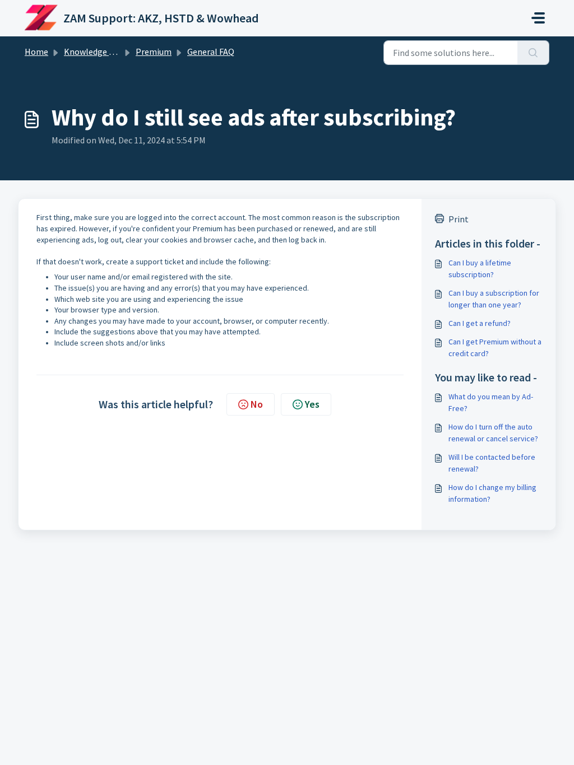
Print (458, 219)
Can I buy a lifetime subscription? (479, 268)
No (257, 404)
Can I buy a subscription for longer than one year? (493, 299)
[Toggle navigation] (538, 18)
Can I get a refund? (479, 323)
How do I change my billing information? (492, 493)
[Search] (533, 52)
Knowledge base (95, 51)
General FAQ (210, 51)
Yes (312, 404)
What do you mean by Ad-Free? (490, 402)
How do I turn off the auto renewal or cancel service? (493, 433)
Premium (154, 51)
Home (36, 51)
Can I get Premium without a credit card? (494, 347)
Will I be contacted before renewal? (491, 463)
